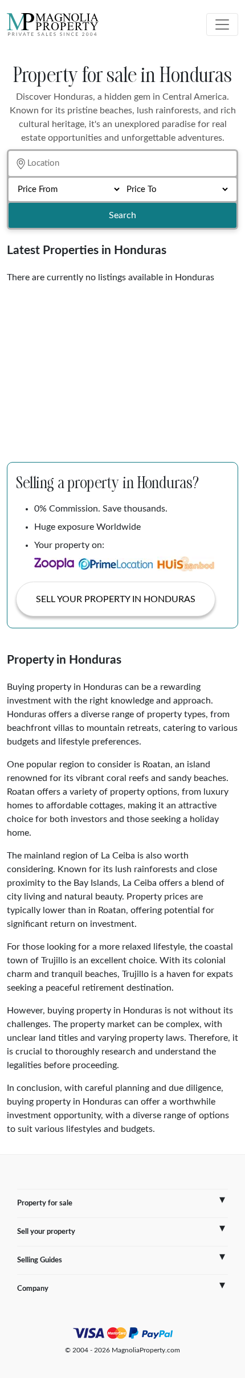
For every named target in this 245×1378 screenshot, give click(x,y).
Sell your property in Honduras (115, 599)
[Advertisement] (122, 368)
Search (122, 215)
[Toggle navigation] (222, 24)
